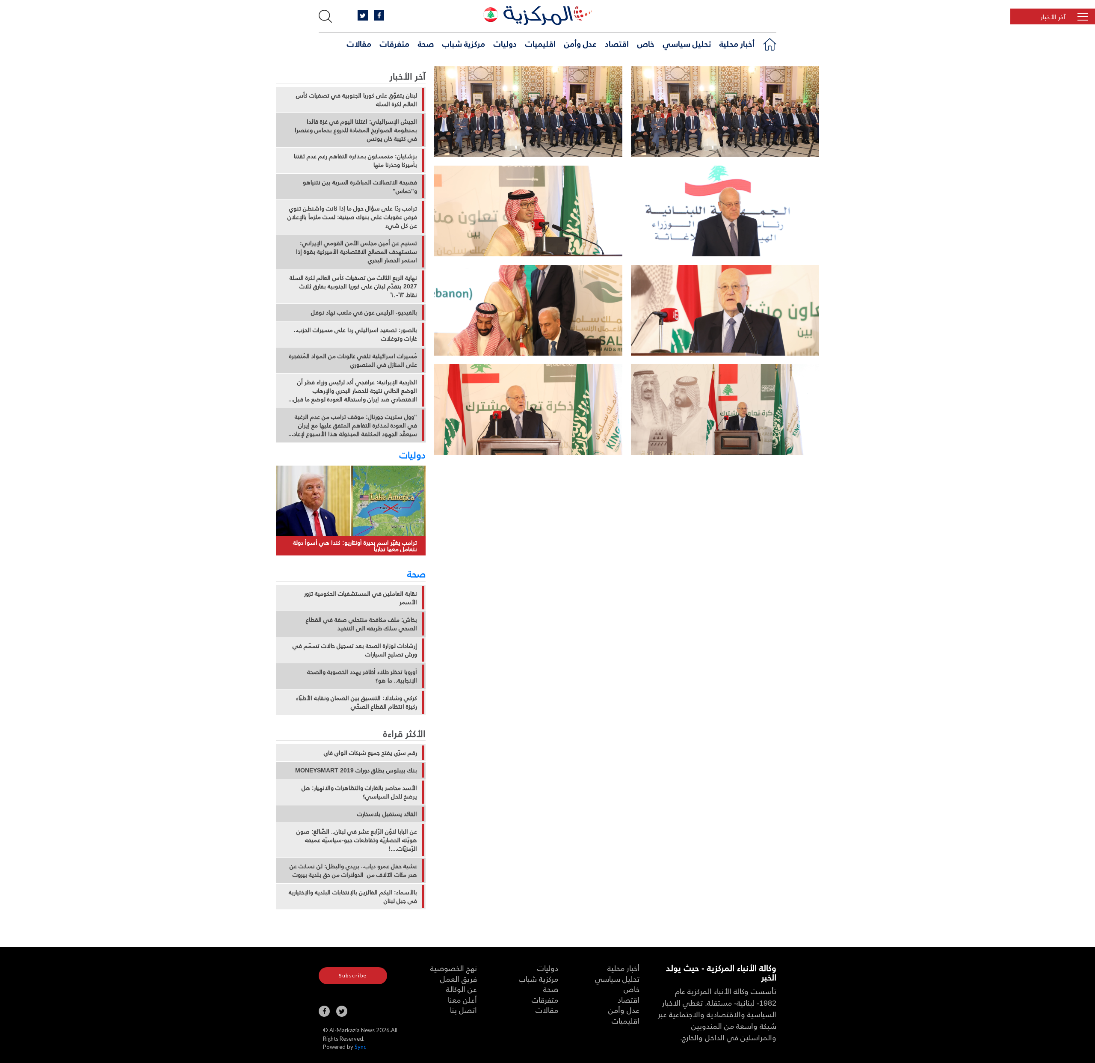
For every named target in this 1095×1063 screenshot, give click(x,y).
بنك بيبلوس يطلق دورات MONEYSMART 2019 (356, 770)
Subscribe (353, 975)
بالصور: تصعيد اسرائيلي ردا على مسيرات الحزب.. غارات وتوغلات (355, 334)
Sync (360, 1046)
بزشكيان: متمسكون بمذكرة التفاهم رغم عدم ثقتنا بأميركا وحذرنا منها (355, 160)
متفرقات (394, 43)
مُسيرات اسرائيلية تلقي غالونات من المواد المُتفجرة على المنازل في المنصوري (353, 360)
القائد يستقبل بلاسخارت (387, 814)
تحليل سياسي (687, 43)
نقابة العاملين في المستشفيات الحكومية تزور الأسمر (360, 597)
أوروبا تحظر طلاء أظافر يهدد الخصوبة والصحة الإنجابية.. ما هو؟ (362, 676)
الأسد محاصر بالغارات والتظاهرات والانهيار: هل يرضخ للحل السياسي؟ (359, 792)
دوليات (505, 43)
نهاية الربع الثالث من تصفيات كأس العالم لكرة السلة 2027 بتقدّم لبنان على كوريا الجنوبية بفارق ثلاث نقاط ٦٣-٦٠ (353, 286)
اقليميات (540, 43)
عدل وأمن (580, 43)
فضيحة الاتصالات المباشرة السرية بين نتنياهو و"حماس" (360, 186)
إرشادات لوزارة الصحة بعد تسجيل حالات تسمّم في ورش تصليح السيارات (355, 650)
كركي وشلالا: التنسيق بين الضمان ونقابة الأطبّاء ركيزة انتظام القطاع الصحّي (356, 702)
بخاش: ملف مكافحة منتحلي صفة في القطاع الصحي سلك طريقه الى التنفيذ (361, 623)
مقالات (359, 43)
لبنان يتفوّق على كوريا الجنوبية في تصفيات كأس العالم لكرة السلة (356, 99)
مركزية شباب (463, 43)
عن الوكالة (461, 988)
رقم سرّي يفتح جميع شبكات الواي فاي (370, 752)
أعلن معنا (462, 999)
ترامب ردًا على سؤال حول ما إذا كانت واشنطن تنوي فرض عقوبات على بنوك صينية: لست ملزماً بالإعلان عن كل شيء (352, 217)
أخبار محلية (737, 43)
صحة (426, 43)
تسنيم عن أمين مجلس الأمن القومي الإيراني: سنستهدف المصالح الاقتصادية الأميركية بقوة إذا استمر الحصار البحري (356, 251)
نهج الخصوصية (453, 967)
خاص (645, 43)
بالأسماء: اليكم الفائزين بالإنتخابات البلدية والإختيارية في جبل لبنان (353, 896)
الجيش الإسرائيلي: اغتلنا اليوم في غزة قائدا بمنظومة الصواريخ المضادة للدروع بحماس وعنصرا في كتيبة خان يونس (356, 130)
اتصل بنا (463, 1009)
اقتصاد (617, 43)
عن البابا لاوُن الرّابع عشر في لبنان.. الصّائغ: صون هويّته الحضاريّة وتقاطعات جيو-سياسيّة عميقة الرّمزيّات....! (356, 840)
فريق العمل (458, 978)
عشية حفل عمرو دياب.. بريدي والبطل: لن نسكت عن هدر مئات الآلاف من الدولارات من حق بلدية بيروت (353, 870)
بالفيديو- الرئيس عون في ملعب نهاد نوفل (364, 312)
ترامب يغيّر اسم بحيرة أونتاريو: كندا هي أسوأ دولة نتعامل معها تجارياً (355, 545)
